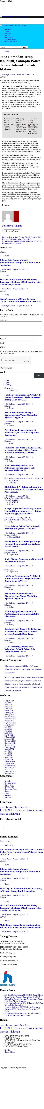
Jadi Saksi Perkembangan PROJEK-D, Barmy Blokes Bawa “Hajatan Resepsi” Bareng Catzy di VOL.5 (23, 397)
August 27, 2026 (23, 306)
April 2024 (8, 757)
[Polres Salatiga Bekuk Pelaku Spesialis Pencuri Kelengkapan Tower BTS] (18, 520)
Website (3, 347)
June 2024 (8, 753)
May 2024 (8, 755)
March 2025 (9, 735)
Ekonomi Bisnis (10, 39)
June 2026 (8, 705)
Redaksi (7, 1050)
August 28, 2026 (19, 269)
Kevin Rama (6, 269)
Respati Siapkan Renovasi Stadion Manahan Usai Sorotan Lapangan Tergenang (9, 124)
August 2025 (9, 725)
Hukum (7, 35)
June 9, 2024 (22, 518)
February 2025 (10, 737)
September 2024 (10, 747)
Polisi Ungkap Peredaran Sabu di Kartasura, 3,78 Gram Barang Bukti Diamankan (22, 432)
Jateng (7, 31)
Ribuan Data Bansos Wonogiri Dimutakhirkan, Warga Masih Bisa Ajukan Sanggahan (20, 262)
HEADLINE (13, 480)
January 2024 (9, 763)
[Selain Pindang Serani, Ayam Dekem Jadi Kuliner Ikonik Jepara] (11, 553)
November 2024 (10, 743)
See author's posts (12, 231)
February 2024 (10, 761)
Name (3, 339)
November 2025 (10, 719)
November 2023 (10, 767)
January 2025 (9, 739)
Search (2, 372)
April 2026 (8, 709)
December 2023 (10, 765)
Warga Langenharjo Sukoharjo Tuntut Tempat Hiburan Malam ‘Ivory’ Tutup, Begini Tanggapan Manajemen (23, 511)
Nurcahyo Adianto (8, 75)
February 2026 (10, 713)
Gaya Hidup (9, 37)
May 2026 (8, 707)
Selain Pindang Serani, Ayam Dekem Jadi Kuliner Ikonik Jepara (24, 560)
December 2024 (10, 741)
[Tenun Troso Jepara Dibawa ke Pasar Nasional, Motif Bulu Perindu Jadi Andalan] (3, 291)
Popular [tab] (7, 383)
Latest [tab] (7, 381)
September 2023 (10, 771)
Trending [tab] (8, 385)
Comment (4, 320)
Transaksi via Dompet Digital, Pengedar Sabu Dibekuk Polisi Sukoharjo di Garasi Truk (21, 238)
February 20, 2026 (24, 75)
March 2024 (9, 759)
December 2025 (10, 717)
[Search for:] (10, 47)
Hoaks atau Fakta (11, 41)
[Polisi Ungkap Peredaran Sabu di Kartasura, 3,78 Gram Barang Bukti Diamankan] (8, 424)
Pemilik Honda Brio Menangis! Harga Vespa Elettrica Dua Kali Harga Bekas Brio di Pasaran (22, 543)
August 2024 (9, 749)
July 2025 (8, 727)
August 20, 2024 (23, 496)
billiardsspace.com (11, 666)
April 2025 (8, 733)
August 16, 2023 (23, 533)
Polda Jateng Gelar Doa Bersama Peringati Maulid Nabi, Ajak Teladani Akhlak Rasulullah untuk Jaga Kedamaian (21, 125)
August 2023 (9, 773)
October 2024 (9, 745)
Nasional (8, 29)
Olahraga (8, 33)
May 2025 (8, 731)
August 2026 (9, 701)
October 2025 (9, 721)
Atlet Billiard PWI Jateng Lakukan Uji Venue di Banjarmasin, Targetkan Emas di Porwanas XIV (24, 489)
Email (3, 343)
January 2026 (9, 715)
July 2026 (8, 703)
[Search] (0, 45)
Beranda (7, 781)
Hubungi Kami (10, 1052)
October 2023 (9, 769)
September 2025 (10, 723)
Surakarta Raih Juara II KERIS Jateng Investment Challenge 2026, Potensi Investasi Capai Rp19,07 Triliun (20, 282)
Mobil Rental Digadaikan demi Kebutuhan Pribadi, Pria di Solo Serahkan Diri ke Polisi (20, 467)
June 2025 (8, 729)
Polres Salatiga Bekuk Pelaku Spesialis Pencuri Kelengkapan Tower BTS (22, 527)
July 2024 (8, 751)
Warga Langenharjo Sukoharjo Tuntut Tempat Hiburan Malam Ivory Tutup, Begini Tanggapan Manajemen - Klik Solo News (24, 681)
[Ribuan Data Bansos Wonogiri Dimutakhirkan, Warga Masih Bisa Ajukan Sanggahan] (3, 252)
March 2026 (9, 711)
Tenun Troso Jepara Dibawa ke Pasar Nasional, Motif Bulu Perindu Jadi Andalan (20, 300)
